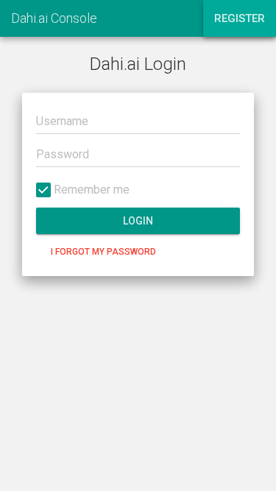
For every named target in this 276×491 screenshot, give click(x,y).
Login (138, 221)
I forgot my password (103, 252)
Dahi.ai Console (54, 18)
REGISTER (239, 18)
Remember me (90, 190)
